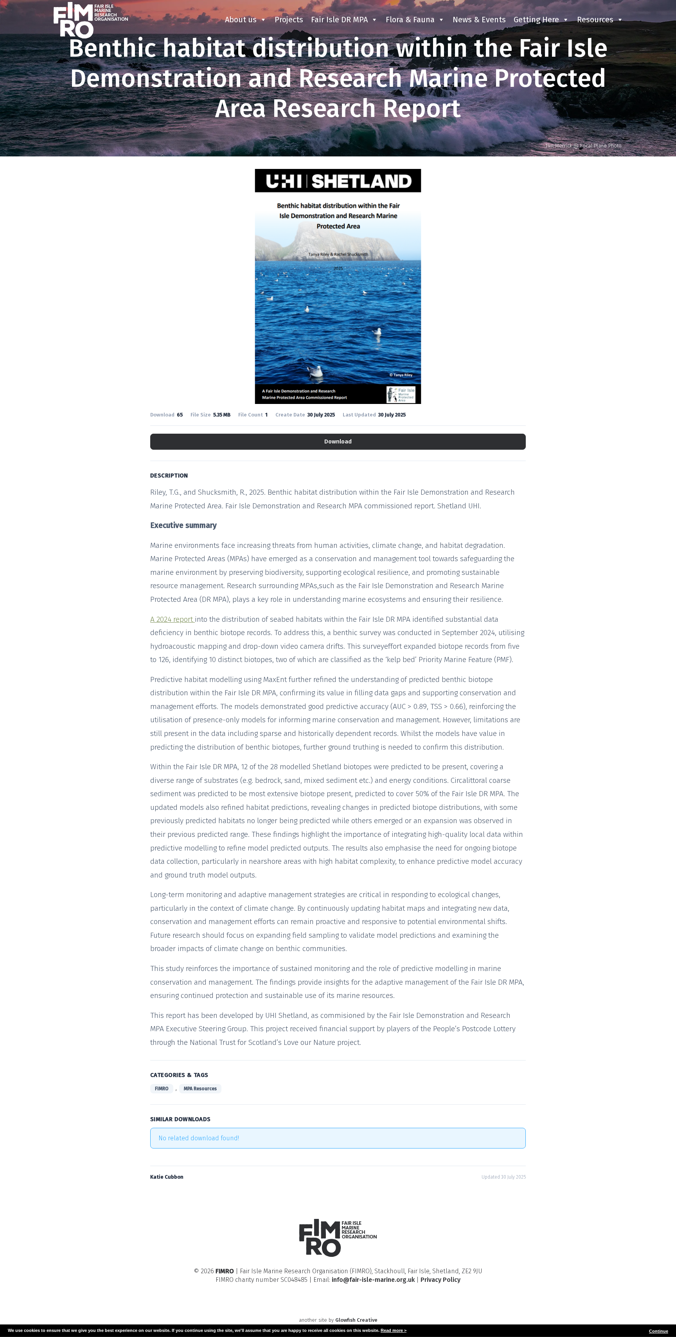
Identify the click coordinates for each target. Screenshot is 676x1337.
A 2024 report (172, 619)
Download (338, 441)
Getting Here (536, 19)
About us (241, 19)
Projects (289, 19)
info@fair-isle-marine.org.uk (373, 1279)
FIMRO (162, 1088)
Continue (658, 1331)
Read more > (393, 1330)
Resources (595, 19)
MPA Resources (200, 1088)
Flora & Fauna (410, 19)
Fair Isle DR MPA (339, 19)
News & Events (479, 19)
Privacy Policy (440, 1279)
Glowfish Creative (356, 1320)
